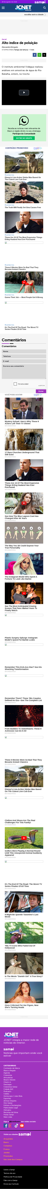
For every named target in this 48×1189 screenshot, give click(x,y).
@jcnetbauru (14, 1121)
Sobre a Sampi (9, 1170)
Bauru (6, 1142)
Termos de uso (9, 1173)
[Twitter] (44, 55)
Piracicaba (8, 1156)
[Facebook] (35, 55)
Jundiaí (6, 1152)
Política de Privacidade (13, 1177)
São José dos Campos (13, 1159)
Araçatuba (8, 1139)
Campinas (8, 1146)
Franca (6, 1149)
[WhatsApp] (39, 55)
